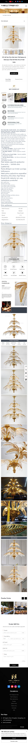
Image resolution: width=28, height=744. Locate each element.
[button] (23, 598)
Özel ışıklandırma (14, 699)
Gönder (14, 665)
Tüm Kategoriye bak (14, 694)
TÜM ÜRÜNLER (4, 21)
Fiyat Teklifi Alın (14, 73)
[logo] (10, 6)
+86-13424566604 (7, 720)
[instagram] (15, 1)
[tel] (26, 369)
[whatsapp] (26, 373)
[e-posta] (26, 376)
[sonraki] (24, 52)
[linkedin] (22, 1)
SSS (14, 710)
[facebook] (17, 1)
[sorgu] (26, 366)
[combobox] (6, 638)
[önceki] (2, 52)
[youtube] (19, 1)
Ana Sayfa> (5, 15)
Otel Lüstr (9, 15)
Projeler (14, 701)
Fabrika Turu (14, 706)
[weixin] (26, 379)
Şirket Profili (14, 703)
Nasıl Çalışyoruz (14, 697)
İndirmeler (14, 708)
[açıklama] (14, 678)
